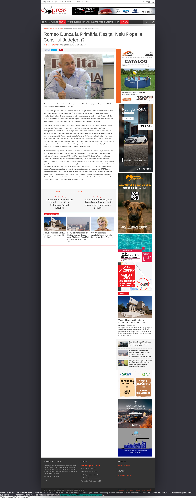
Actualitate (53, 22)
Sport (117, 22)
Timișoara (46, 2)
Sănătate (94, 22)
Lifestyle (109, 22)
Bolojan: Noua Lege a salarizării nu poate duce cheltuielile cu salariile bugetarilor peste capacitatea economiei (140, 363)
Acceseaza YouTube (124, 475)
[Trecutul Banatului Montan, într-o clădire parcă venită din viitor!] (55, 231)
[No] (103, 495)
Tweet (57, 191)
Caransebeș (70, 2)
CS (43, 22)
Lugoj (61, 2)
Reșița (54, 2)
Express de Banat (124, 466)
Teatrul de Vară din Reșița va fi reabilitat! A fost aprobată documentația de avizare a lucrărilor (98, 203)
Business (77, 22)
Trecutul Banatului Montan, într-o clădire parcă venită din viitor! (54, 235)
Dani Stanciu (51, 45)
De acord (64, 495)
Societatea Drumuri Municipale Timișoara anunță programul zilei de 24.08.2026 (140, 344)
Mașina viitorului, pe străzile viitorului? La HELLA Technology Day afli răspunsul (59, 203)
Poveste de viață (83, 2)
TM (46, 22)
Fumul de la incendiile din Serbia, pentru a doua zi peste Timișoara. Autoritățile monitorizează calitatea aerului (78, 237)
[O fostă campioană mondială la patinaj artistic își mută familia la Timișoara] (102, 231)
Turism (102, 22)
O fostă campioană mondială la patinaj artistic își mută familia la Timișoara (102, 235)
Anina (60, 28)
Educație (85, 22)
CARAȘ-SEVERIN (53, 28)
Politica (62, 22)
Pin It (80, 191)
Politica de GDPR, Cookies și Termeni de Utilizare (85, 495)
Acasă (45, 28)
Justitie (70, 22)
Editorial (124, 22)
